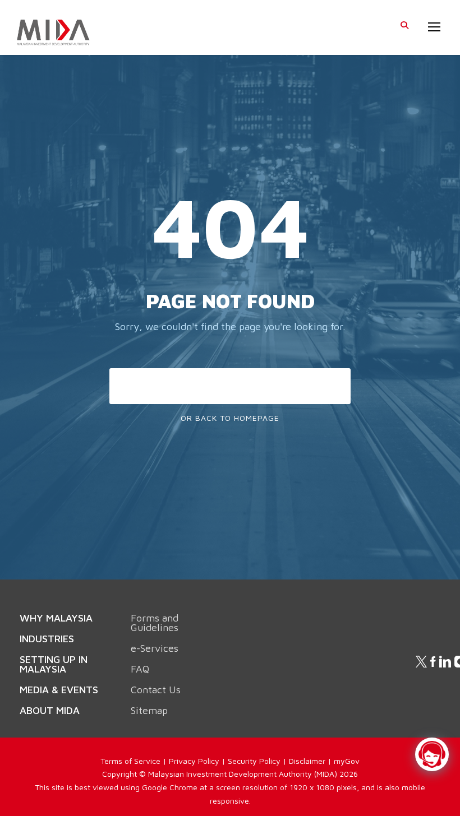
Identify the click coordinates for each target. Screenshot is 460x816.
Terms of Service (130, 761)
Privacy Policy (194, 761)
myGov (347, 761)
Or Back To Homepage (230, 418)
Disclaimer (307, 761)
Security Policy (254, 761)
